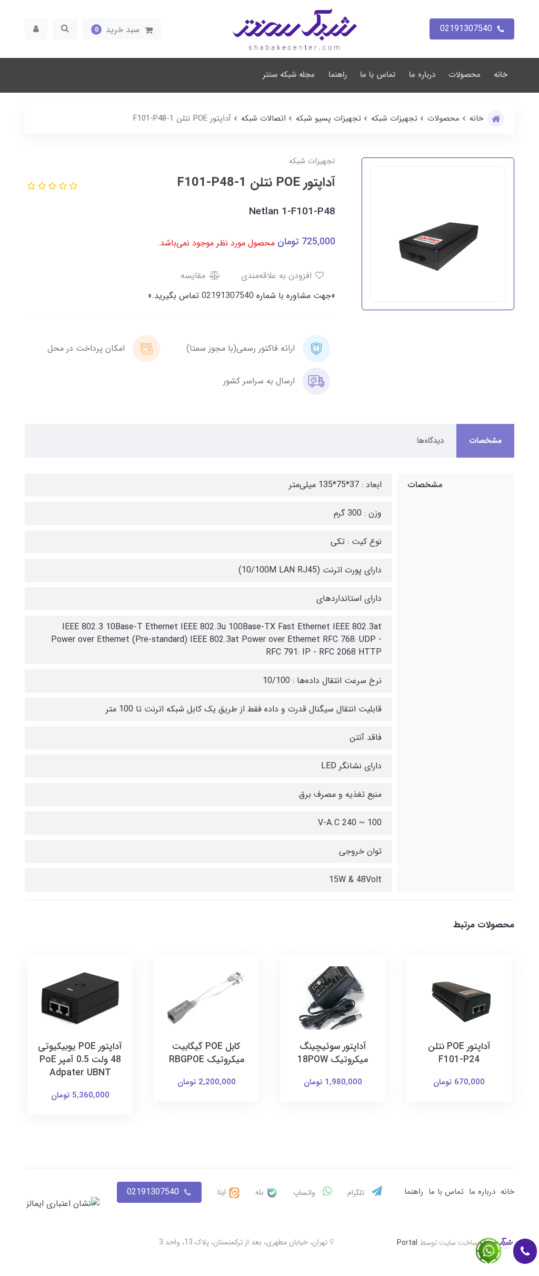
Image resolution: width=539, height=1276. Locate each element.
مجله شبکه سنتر (289, 74)
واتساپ (305, 1193)
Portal (407, 1243)
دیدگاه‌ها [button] (430, 440)
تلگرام (356, 1193)
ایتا (222, 1192)
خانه (500, 74)
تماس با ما (377, 74)
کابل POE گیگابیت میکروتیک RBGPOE (206, 1053)
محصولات (465, 74)
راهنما (337, 74)
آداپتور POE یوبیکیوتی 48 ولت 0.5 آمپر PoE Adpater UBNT (80, 1060)
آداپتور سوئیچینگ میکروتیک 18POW (332, 1053)
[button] (122, 28)
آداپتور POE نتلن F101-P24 (459, 1053)
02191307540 (226, 295)
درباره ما (422, 74)
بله (260, 1192)
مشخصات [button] (485, 440)
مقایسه (194, 275)
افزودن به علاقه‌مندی (277, 275)
